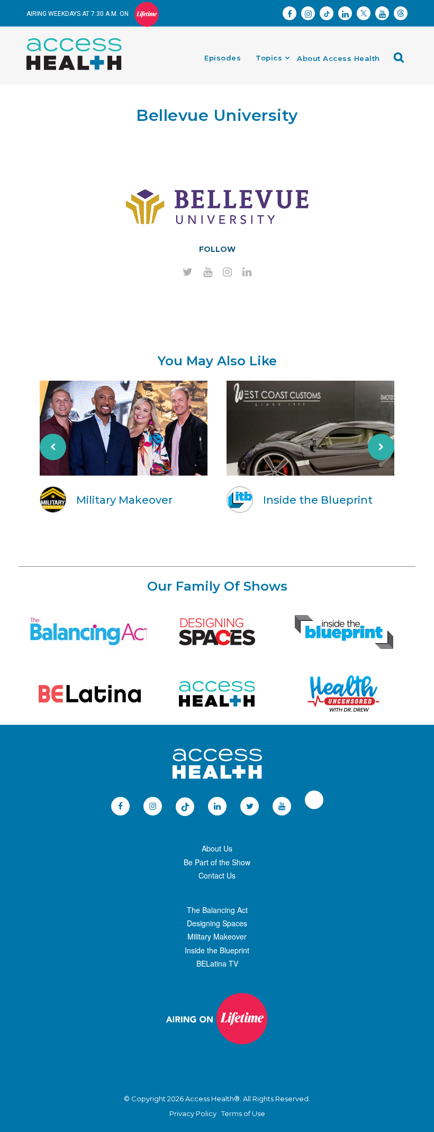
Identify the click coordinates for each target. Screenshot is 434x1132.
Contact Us (217, 875)
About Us (217, 848)
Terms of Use (243, 1113)
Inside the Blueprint (217, 950)
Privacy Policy (192, 1113)
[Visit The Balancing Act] (90, 632)
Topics (269, 58)
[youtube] (207, 272)
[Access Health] (79, 41)
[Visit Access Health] (217, 694)
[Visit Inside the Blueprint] (344, 632)
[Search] (401, 61)
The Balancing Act (217, 910)
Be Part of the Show (217, 862)
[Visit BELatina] (90, 694)
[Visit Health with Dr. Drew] (343, 693)
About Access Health (338, 58)
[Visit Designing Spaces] (217, 632)
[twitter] (188, 272)
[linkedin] (246, 272)
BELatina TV (217, 963)
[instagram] (227, 272)
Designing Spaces (217, 923)
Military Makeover (217, 936)
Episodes (222, 58)
